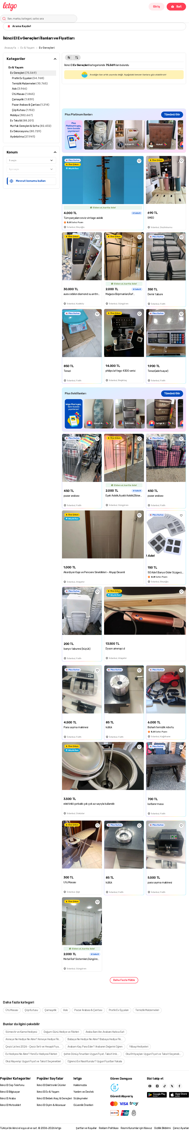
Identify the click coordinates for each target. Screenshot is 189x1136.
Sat (179, 6)
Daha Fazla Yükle (124, 980)
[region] (124, 135)
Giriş (156, 6)
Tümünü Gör (172, 114)
